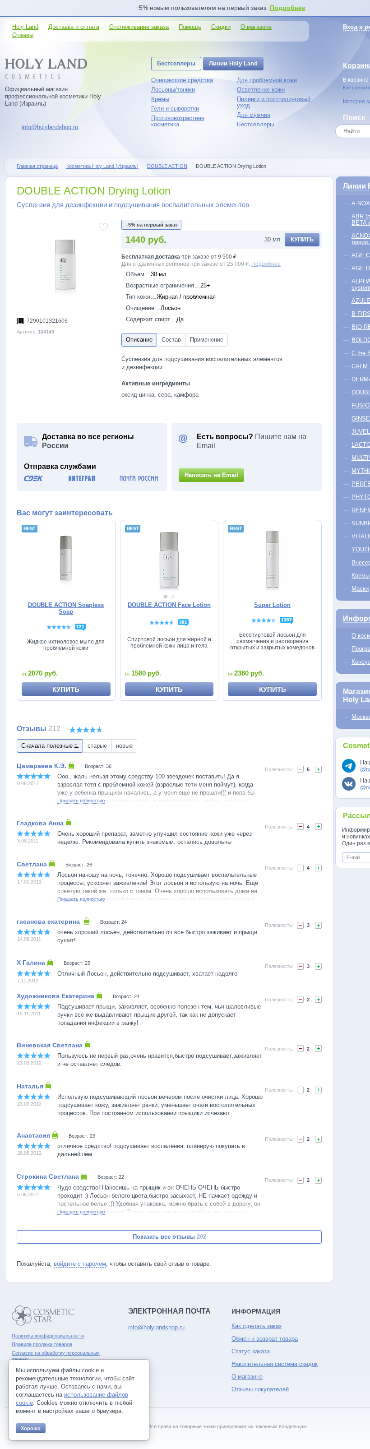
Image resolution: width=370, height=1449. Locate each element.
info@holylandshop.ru (50, 127)
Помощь (190, 26)
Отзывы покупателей (260, 1389)
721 (80, 626)
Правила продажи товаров (42, 1344)
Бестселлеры (176, 63)
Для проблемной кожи (267, 80)
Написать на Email (211, 475)
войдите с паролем (80, 1263)
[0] (300, 769)
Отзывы (22, 35)
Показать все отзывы (169, 1236)
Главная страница (37, 166)
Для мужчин (253, 114)
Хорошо (31, 1428)
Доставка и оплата (73, 26)
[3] (318, 1180)
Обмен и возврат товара (264, 1338)
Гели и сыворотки (175, 108)
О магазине (256, 26)
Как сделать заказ (256, 1326)
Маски (360, 588)
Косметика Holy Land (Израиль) (102, 166)
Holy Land (25, 26)
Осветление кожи (261, 89)
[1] (300, 826)
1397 (286, 619)
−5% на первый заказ (151, 224)
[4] (318, 769)
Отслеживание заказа (139, 26)
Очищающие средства (182, 80)
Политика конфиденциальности (48, 1335)
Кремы (160, 99)
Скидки (221, 26)
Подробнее (287, 7)
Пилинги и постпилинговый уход (273, 102)
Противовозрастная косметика (177, 121)
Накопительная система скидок (274, 1364)
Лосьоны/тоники (173, 89)
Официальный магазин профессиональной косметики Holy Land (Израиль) (53, 96)
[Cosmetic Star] (43, 1315)
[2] (318, 925)
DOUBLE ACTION (167, 166)
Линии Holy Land (233, 63)
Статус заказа (250, 1351)
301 (183, 622)
